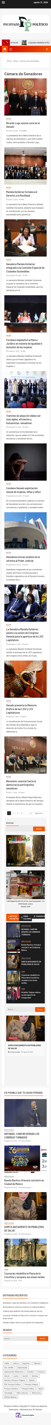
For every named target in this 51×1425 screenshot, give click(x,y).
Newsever (24, 1409)
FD (21, 1281)
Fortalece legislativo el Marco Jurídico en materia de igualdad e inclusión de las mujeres (24, 343)
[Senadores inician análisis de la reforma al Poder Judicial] (25, 530)
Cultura (16, 1363)
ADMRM (24, 131)
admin (27, 427)
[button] (10, 49)
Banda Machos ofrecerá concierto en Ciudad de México (31, 947)
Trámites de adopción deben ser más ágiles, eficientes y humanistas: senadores (23, 419)
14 (31, 813)
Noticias (35, 1376)
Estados (30, 1372)
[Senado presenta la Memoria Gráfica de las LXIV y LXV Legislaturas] (25, 679)
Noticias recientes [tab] (14, 917)
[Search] (47, 49)
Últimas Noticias (10, 1397)
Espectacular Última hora (14, 1372)
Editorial (37, 1363)
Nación (8, 118)
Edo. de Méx (8, 1368)
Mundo (7, 1376)
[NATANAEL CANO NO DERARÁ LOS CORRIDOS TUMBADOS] (13, 930)
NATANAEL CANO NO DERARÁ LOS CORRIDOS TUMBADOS (30, 932)
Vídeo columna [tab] (27, 917)
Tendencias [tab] (40, 916)
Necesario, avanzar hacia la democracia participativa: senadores (21, 784)
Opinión (32, 1380)
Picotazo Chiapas (31, 1384)
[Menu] (10, 49)
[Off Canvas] (3, 2)
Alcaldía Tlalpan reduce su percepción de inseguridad (30, 995)
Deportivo (26, 1363)
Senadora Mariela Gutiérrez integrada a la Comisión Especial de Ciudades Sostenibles (25, 267)
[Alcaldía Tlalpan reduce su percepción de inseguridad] (13, 993)
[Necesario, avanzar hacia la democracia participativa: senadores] (25, 755)
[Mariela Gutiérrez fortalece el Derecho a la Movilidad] (25, 165)
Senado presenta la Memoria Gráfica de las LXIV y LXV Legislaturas (21, 709)
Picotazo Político (28, 1389)
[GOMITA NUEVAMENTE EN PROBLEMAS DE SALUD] (13, 961)
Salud (40, 1389)
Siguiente (38, 813)
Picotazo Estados (11, 1389)
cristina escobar (25, 1141)
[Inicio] (4, 49)
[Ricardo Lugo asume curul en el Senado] (25, 97)
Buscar (10, 823)
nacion (16, 1376)
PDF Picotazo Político (12, 1384)
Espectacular (26, 926)
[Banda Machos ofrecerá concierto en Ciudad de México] (13, 946)
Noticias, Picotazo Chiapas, (14, 1380)
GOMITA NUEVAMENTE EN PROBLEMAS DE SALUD (22, 1311)
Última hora (36, 1393)
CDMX (23, 971)
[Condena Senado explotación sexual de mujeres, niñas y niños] (25, 462)
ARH (22, 200)
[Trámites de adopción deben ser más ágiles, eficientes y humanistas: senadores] (25, 389)
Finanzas (41, 1372)
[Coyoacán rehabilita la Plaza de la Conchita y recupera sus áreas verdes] (13, 977)
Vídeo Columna (22, 1393)
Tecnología (8, 1393)
